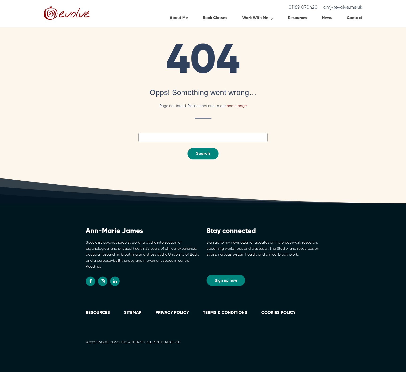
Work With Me (255, 18)
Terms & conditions (225, 313)
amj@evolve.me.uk (342, 7)
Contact (354, 18)
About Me (179, 18)
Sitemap (132, 313)
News (327, 18)
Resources (297, 18)
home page (237, 106)
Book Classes (215, 18)
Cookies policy (278, 313)
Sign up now (226, 280)
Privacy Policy (172, 313)
